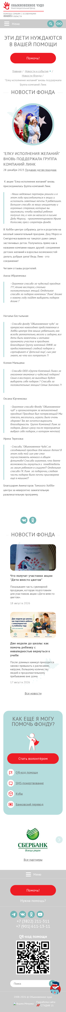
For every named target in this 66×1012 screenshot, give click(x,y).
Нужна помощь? (33, 900)
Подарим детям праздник (40, 170)
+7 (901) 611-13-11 (33, 926)
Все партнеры (33, 860)
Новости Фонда (32, 75)
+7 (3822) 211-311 (33, 921)
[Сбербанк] (33, 839)
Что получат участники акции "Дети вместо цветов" (31, 578)
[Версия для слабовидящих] (59, 23)
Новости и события (36, 71)
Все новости (33, 693)
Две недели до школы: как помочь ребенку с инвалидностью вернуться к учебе (30, 649)
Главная (16, 71)
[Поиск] (50, 23)
